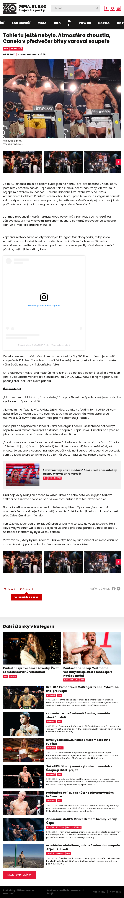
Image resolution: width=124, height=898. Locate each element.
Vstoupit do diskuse (26, 597)
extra (60, 748)
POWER (84, 23)
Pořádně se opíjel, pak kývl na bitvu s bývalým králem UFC (80, 794)
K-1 (69, 23)
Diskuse (28, 589)
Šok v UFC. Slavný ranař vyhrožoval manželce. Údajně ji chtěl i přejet (79, 768)
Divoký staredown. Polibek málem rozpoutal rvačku (78, 742)
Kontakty (115, 891)
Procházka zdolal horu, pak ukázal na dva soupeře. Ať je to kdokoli (83, 847)
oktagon (76, 827)
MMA (42, 23)
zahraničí (16, 48)
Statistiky (99, 891)
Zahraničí (20, 23)
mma (77, 680)
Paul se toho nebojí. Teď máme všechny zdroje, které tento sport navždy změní (87, 672)
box (6, 48)
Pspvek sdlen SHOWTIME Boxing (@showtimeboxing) (44, 345)
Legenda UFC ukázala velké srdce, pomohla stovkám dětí (78, 715)
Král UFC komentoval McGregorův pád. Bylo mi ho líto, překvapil (82, 689)
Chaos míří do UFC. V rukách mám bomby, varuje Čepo (81, 821)
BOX (57, 23)
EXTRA (104, 23)
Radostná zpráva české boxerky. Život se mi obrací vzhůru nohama (31, 670)
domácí (13, 676)
